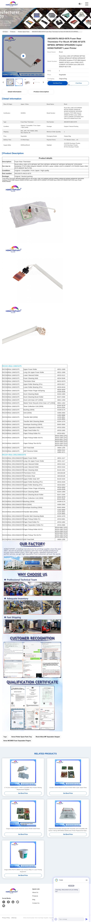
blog (33, 899)
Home (6, 31)
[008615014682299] (17, 902)
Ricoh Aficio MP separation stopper (48, 737)
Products (12, 31)
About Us (35, 892)
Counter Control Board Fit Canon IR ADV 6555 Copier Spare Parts (68, 787)
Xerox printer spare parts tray (21, 737)
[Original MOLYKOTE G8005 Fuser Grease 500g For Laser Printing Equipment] (23, 854)
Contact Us (35, 903)
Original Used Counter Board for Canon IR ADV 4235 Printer (23, 828)
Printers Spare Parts (23, 31)
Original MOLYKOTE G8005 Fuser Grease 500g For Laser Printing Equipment (23, 870)
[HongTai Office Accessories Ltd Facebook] (8, 902)
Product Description (41, 92)
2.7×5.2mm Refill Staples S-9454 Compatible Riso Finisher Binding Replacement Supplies (23, 788)
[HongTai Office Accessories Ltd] (12, 4)
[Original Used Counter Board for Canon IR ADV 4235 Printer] (23, 813)
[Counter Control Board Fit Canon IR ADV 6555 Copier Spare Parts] (68, 772)
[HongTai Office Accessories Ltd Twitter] (3, 902)
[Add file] (56, 919)
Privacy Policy (6, 917)
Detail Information (14, 92)
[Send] (86, 919)
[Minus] (86, 880)
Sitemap (14, 917)
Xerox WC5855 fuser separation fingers (17, 740)
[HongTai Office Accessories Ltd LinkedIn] (13, 902)
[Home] (12, 893)
